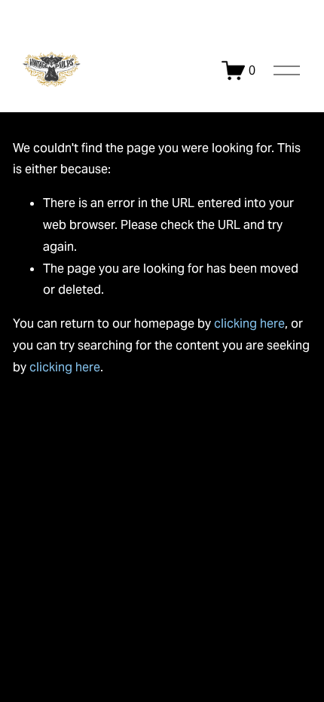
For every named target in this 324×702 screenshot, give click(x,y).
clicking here (249, 323)
